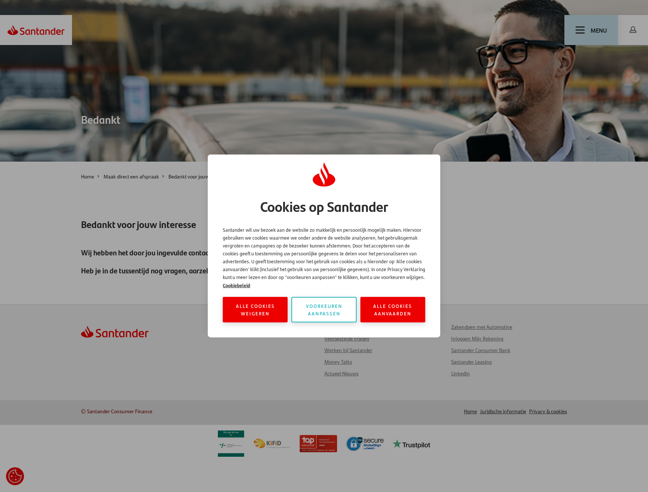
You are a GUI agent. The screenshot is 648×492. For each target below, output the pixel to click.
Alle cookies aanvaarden (392, 309)
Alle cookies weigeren (255, 309)
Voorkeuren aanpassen (324, 309)
